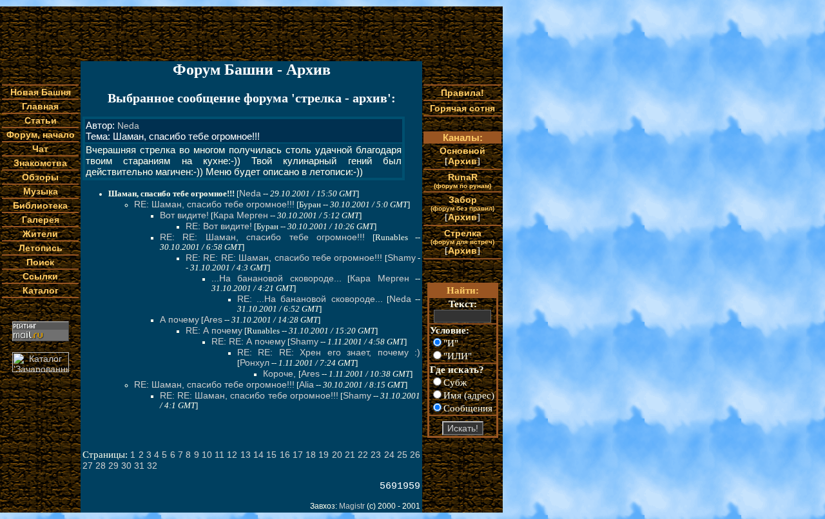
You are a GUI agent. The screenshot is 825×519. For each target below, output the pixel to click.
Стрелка (462, 236)
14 (258, 454)
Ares (213, 319)
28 (100, 465)
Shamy (401, 257)
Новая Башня (40, 92)
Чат (40, 149)
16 (285, 454)
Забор (462, 203)
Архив (462, 161)
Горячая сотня (462, 108)
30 (126, 465)
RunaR (462, 180)
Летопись (41, 248)
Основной (462, 151)
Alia (306, 384)
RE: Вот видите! (219, 226)
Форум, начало (40, 134)
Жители (40, 234)
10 (207, 454)
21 (350, 454)
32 (152, 465)
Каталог (41, 290)
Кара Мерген (240, 215)
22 (363, 454)
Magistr (352, 506)
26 (415, 454)
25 (402, 454)
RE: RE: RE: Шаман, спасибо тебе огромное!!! (284, 257)
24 (389, 454)
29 (113, 465)
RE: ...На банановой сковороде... (310, 299)
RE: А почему (214, 330)
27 (87, 465)
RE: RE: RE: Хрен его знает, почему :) (328, 352)
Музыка (40, 191)
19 (323, 454)
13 (245, 454)
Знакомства (40, 163)
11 (219, 454)
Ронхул (254, 362)
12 (232, 454)
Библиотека (40, 205)
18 (311, 454)
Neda (128, 125)
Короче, (280, 373)
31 (139, 465)
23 (376, 454)
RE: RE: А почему (248, 341)
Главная (40, 106)
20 (337, 454)
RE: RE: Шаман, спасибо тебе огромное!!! (262, 237)
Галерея (40, 219)
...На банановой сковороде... (276, 278)
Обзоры (40, 177)
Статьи (40, 120)
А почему (179, 319)
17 (298, 454)
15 (271, 454)
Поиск (40, 262)
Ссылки (40, 276)
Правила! (462, 93)
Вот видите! (184, 215)
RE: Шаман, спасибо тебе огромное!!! (214, 204)
